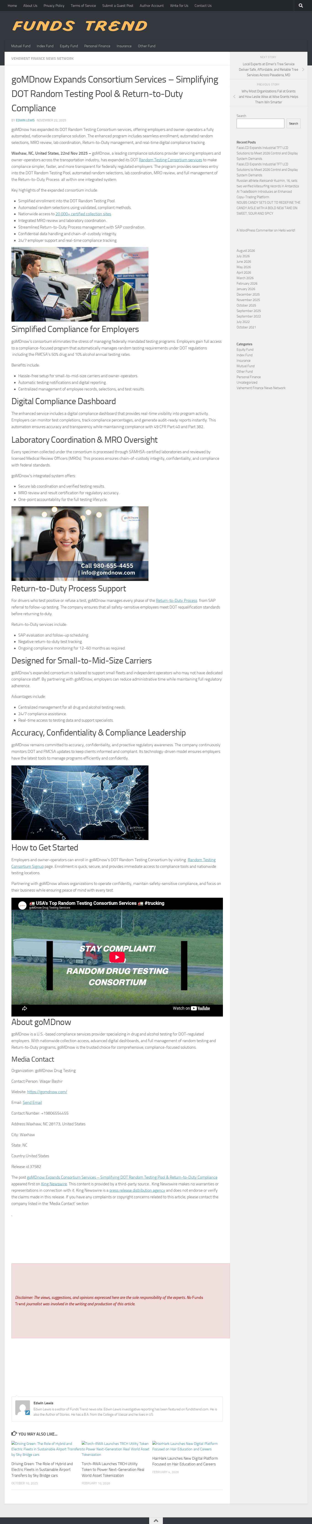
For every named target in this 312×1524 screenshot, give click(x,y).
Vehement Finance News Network (42, 58)
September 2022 (249, 316)
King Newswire (54, 1183)
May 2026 (244, 267)
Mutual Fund (20, 46)
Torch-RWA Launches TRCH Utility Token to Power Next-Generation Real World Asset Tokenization (113, 1470)
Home (12, 5)
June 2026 (244, 262)
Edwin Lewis (25, 120)
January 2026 (246, 289)
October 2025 (246, 305)
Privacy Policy (54, 5)
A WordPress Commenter (255, 230)
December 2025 (248, 294)
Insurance (124, 46)
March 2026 (245, 278)
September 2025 (249, 311)
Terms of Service (83, 5)
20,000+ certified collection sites (83, 213)
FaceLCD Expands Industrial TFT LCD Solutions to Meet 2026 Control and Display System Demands (267, 153)
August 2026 (246, 251)
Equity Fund (69, 46)
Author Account (152, 5)
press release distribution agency (137, 1190)
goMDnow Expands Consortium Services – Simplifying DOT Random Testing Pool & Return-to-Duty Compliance (122, 1177)
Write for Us (179, 5)
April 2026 (244, 272)
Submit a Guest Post (117, 5)
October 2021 (246, 327)
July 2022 (243, 322)
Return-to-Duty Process (176, 600)
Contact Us (203, 5)
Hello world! (286, 230)
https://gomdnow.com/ (47, 1091)
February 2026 (247, 283)
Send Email (32, 1102)
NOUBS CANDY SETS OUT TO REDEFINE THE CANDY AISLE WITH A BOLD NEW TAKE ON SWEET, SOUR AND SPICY (268, 208)
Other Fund (146, 46)
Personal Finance (97, 46)
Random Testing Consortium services (170, 159)
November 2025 (248, 300)
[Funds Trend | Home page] (79, 26)
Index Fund (45, 46)
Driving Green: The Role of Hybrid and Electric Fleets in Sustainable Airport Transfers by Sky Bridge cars (42, 1470)
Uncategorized (247, 382)
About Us (30, 5)
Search (241, 116)
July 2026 (243, 256)
